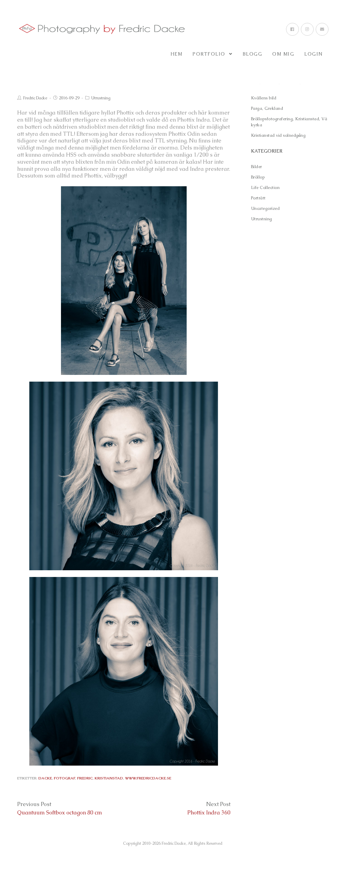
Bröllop (258, 177)
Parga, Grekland (267, 108)
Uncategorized (265, 208)
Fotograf (64, 778)
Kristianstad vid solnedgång (278, 135)
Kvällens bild (264, 98)
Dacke (45, 778)
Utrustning (101, 98)
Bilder (256, 166)
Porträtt (258, 198)
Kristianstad (109, 778)
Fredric (85, 778)
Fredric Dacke (35, 98)
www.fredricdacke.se (148, 778)
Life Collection (265, 187)
